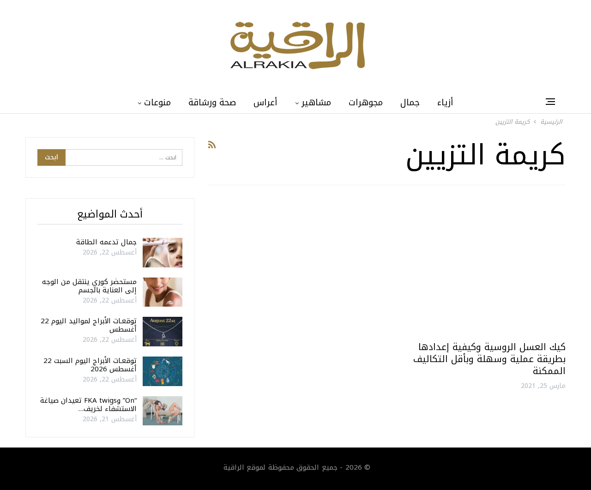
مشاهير (316, 102)
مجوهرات (366, 102)
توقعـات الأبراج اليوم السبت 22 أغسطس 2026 (90, 364)
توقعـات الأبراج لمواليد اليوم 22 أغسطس (89, 325)
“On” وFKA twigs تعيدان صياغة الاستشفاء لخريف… (88, 404)
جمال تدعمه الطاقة (106, 242)
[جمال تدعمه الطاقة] (162, 252)
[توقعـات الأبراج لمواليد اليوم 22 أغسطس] (162, 331)
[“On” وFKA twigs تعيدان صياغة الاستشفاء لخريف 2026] (162, 411)
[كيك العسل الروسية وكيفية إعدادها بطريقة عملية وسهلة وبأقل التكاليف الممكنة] (480, 267)
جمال (410, 102)
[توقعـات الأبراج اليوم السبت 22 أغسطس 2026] (162, 371)
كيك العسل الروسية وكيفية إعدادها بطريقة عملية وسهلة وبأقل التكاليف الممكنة (489, 359)
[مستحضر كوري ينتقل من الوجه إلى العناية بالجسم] (162, 292)
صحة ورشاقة (212, 102)
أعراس (265, 102)
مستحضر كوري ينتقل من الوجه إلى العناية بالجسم (89, 285)
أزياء (445, 102)
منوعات (157, 102)
